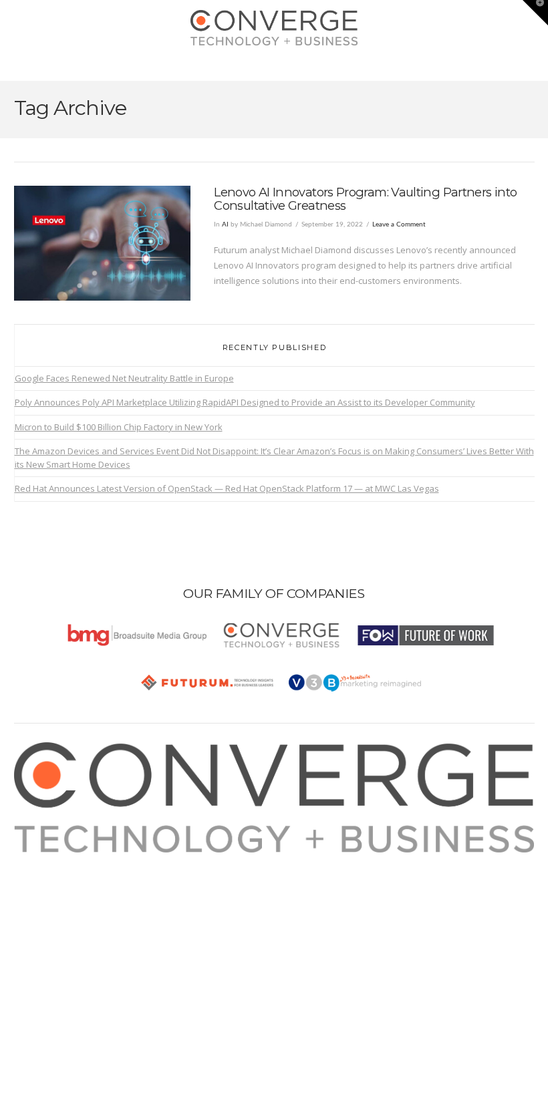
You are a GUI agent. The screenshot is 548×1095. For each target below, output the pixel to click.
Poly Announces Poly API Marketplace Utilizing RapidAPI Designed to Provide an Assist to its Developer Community (245, 402)
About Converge (61, 860)
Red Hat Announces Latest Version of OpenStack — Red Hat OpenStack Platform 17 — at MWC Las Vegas (227, 488)
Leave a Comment (399, 224)
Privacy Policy (55, 907)
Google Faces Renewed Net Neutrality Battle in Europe (124, 378)
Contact (43, 938)
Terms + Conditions (67, 891)
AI (225, 224)
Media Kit (46, 875)
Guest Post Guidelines (73, 922)
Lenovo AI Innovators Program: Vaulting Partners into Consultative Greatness (365, 198)
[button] (274, 67)
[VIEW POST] (102, 243)
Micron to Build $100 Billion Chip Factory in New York (119, 427)
